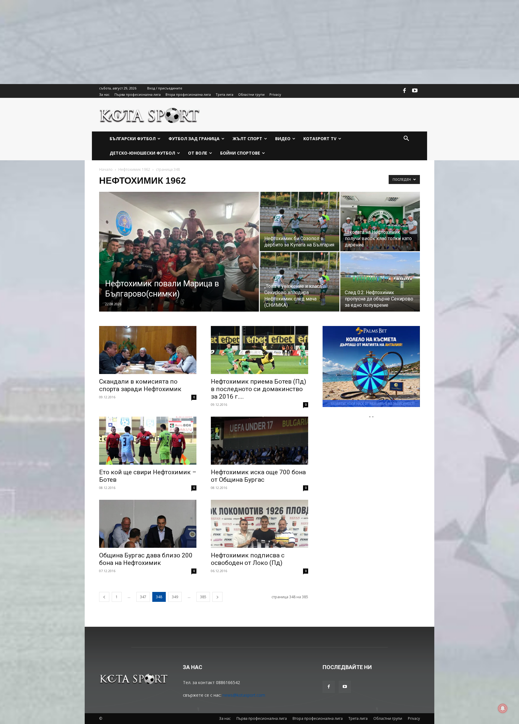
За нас (225, 718)
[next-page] (217, 597)
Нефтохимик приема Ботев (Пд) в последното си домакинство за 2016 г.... (258, 389)
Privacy (414, 718)
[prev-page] (104, 597)
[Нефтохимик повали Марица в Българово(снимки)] (179, 261)
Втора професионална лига (318, 718)
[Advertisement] (180, 42)
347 (143, 596)
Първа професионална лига (261, 718)
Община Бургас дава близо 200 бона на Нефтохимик (146, 559)
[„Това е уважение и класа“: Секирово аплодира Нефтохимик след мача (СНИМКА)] (299, 281)
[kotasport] (149, 114)
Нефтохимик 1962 (134, 169)
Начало (106, 169)
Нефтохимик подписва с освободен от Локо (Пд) (247, 559)
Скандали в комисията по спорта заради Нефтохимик (140, 385)
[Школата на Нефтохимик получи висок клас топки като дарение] (380, 222)
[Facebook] (404, 91)
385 (203, 596)
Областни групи (387, 718)
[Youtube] (415, 91)
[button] (406, 138)
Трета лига (358, 718)
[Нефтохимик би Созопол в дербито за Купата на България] (299, 221)
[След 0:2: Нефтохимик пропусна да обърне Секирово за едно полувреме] (380, 282)
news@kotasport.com (244, 695)
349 (175, 596)
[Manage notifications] (503, 708)
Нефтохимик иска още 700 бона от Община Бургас (258, 476)
